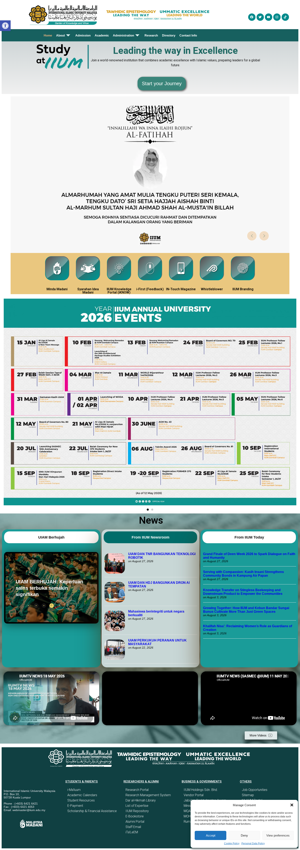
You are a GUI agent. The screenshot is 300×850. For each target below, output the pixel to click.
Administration (123, 35)
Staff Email (133, 827)
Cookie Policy (231, 843)
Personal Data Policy (253, 843)
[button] (292, 805)
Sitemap (248, 795)
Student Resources (81, 800)
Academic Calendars (82, 795)
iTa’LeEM (132, 832)
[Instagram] (277, 17)
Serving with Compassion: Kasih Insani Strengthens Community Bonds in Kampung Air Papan (243, 573)
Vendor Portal (193, 795)
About (60, 35)
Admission (83, 35)
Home (48, 35)
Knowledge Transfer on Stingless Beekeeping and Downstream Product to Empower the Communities (243, 591)
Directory (168, 35)
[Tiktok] (285, 17)
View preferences (278, 835)
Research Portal (137, 790)
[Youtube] (268, 17)
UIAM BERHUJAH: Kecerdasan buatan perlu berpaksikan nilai (45, 588)
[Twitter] (260, 17)
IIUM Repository (137, 811)
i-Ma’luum (74, 790)
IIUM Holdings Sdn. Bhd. (201, 790)
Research (151, 35)
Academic (102, 35)
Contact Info (188, 35)
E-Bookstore (135, 816)
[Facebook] (252, 17)
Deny (244, 835)
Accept (210, 835)
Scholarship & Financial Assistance (92, 811)
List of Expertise (137, 806)
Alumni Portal (135, 822)
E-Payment (75, 806)
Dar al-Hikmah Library (141, 800)
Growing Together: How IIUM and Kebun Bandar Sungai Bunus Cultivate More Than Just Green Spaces (246, 609)
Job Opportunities (254, 790)
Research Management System (148, 795)
